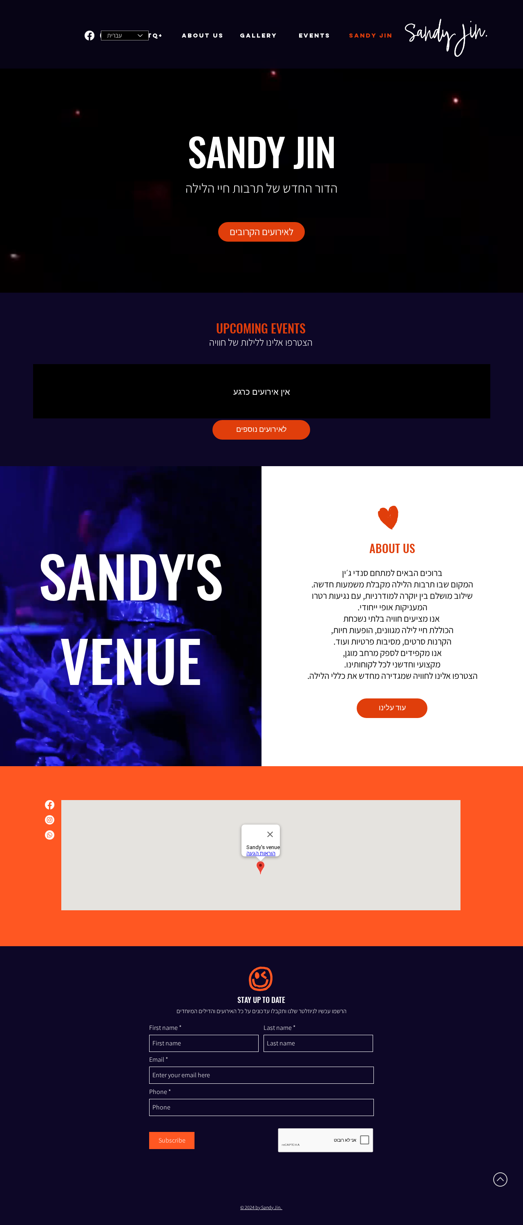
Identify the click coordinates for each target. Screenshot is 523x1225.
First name (163, 1028)
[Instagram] (49, 820)
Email (156, 1059)
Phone (158, 1092)
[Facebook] (89, 35)
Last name (278, 1028)
